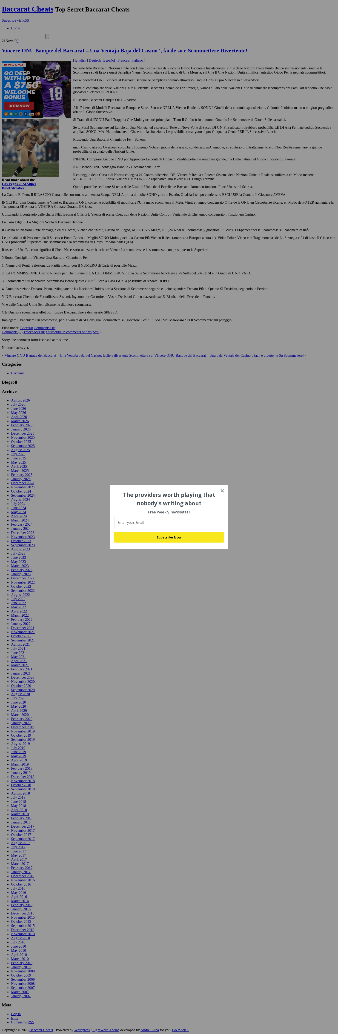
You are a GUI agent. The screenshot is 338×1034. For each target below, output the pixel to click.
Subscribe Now (169, 537)
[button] (169, 499)
